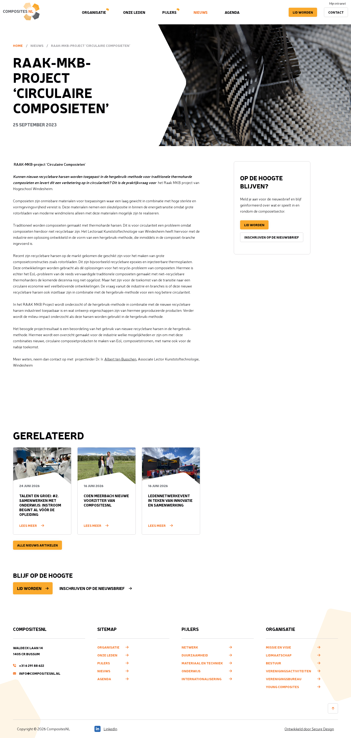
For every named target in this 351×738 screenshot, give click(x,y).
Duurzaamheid (195, 655)
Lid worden (303, 12)
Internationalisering (201, 679)
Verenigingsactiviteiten (288, 671)
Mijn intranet (337, 3)
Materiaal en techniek (202, 663)
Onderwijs (191, 671)
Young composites (282, 686)
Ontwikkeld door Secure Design (309, 729)
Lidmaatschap (278, 655)
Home (18, 45)
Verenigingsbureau (283, 679)
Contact (336, 12)
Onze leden (134, 12)
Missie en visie (278, 647)
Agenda (232, 12)
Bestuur (273, 663)
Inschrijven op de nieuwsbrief (271, 237)
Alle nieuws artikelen (37, 545)
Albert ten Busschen (120, 359)
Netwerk (190, 647)
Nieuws (201, 12)
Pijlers (169, 12)
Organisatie (94, 12)
